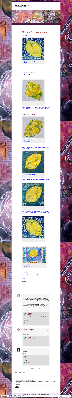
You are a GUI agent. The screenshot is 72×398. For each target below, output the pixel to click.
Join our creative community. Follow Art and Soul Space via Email (26, 380)
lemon (32, 288)
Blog (30, 23)
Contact (33, 23)
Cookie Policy (19, 396)
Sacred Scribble (17, 373)
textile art (35, 288)
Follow (17, 387)
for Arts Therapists (38, 23)
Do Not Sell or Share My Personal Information (43, 394)
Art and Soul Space (22, 5)
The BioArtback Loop (18, 376)
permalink (27, 289)
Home (16, 23)
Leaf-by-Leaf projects (46, 23)
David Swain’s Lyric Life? (19, 375)
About (19, 23)
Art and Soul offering (25, 23)
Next (56, 26)
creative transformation (28, 288)
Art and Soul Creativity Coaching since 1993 (43, 288)
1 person (27, 310)
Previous (52, 26)
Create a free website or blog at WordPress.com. (29, 394)
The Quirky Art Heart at (18, 377)
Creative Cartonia (17, 374)
